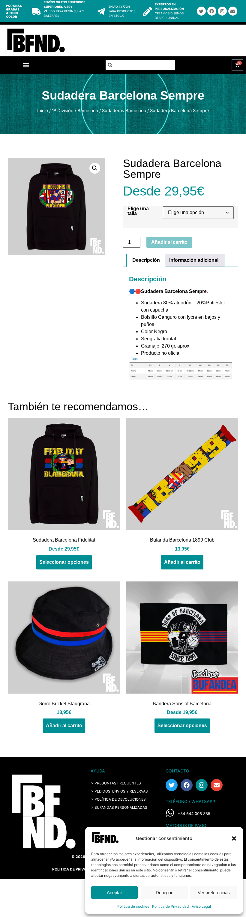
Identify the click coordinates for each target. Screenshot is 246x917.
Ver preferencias (214, 892)
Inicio (42, 110)
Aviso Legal (201, 906)
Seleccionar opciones (64, 562)
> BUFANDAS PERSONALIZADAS (119, 807)
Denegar (164, 892)
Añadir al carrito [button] (182, 562)
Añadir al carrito (169, 242)
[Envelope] (232, 11)
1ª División (63, 110)
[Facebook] (211, 11)
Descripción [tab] (146, 260)
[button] (234, 838)
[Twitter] (201, 11)
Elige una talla (138, 211)
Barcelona (87, 110)
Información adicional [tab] (193, 260)
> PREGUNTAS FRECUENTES (116, 783)
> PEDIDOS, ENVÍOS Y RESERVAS (119, 791)
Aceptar (114, 892)
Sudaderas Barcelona (124, 110)
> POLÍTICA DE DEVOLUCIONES (118, 799)
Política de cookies (133, 906)
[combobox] (140, 65)
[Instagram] (222, 11)
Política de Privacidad (170, 906)
